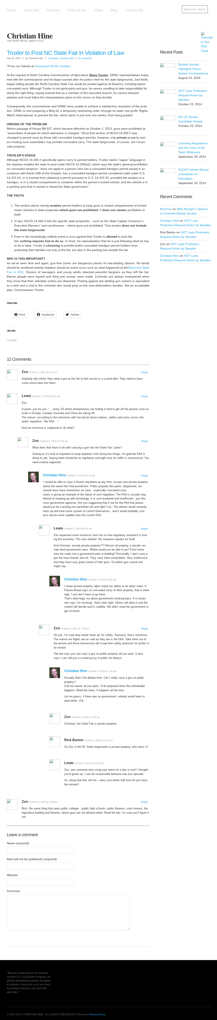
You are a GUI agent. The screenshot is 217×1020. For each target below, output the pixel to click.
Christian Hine (30, 35)
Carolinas (53, 58)
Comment (13, 891)
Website (12, 875)
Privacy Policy (97, 1014)
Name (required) (18, 843)
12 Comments (85, 58)
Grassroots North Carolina (52, 66)
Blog (113, 10)
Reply (144, 372)
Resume (53, 10)
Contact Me (134, 10)
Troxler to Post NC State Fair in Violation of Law (65, 53)
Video (98, 10)
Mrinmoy (166, 209)
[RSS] (204, 35)
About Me (31, 10)
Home (11, 10)
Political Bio (76, 10)
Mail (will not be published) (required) (32, 859)
